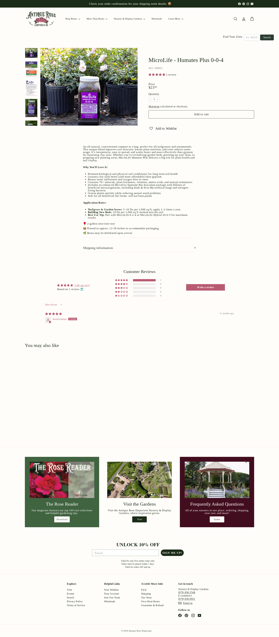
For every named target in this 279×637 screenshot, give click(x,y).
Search (267, 37)
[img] (53, 313)
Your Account (111, 593)
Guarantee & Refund (152, 605)
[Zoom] (89, 87)
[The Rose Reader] (62, 480)
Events (70, 593)
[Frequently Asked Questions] (217, 480)
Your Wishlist (111, 589)
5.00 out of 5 (82, 285)
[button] (157, 74)
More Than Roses (96, 18)
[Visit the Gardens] (139, 480)
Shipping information (98, 248)
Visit (139, 519)
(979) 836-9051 (186, 598)
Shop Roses (71, 18)
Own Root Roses (150, 601)
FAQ (143, 589)
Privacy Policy (75, 601)
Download (62, 519)
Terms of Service (76, 605)
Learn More (174, 18)
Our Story (146, 597)
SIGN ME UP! (172, 553)
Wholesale (156, 18)
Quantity (154, 93)
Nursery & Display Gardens (128, 18)
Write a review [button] (205, 287)
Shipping (154, 106)
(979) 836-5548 (186, 592)
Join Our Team (112, 597)
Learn (217, 519)
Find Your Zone (232, 36)
